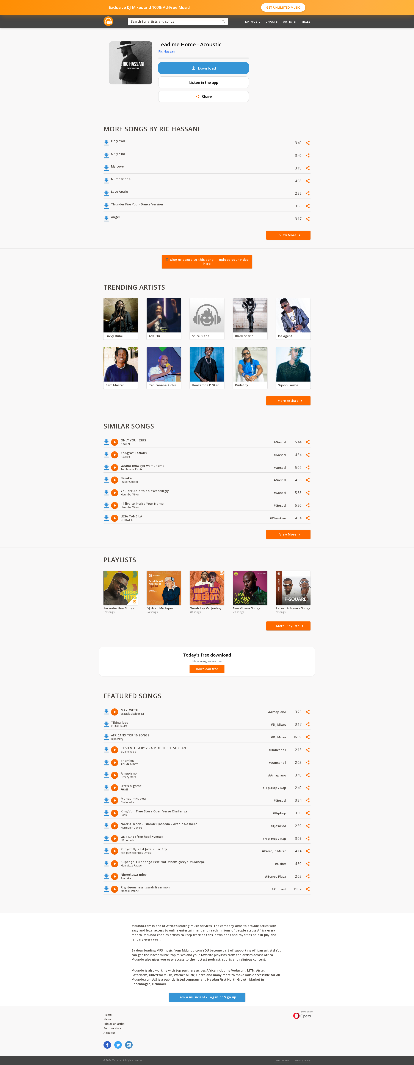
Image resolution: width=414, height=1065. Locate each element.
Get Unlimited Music (283, 7)
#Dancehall (278, 750)
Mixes (305, 21)
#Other (281, 864)
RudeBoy (241, 385)
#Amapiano (277, 712)
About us (109, 1033)
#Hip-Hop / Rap (274, 788)
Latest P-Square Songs (293, 608)
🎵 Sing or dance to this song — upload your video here (207, 262)
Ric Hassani (166, 51)
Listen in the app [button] (203, 82)
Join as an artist (114, 1024)
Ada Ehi (154, 336)
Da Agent (285, 336)
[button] (203, 96)
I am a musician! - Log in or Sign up (207, 997)
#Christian (278, 518)
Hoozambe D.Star (205, 385)
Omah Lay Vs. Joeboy (205, 608)
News (107, 1019)
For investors (112, 1028)
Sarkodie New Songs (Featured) (121, 608)
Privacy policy (302, 1060)
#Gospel (280, 442)
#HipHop (280, 813)
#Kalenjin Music (274, 851)
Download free (207, 669)
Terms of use (281, 1060)
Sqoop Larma (288, 385)
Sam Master (115, 385)
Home (108, 1015)
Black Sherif (244, 336)
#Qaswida (279, 826)
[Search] (223, 21)
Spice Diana (200, 336)
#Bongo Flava (276, 876)
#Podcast (279, 889)
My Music (252, 21)
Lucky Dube (114, 336)
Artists (289, 21)
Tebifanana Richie (162, 385)
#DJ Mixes (279, 724)
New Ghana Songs (246, 608)
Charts (272, 21)
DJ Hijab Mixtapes (160, 608)
